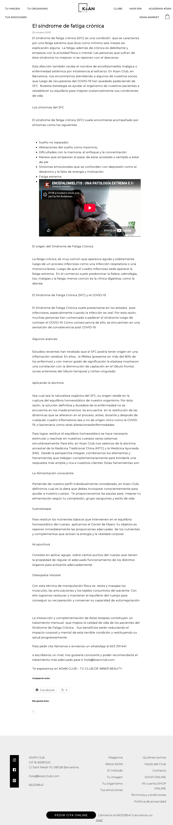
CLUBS (118, 8)
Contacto (159, 770)
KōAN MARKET (149, 17)
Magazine (115, 757)
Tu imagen (115, 777)
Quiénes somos (154, 757)
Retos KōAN (114, 764)
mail (99, 820)
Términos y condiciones (148, 795)
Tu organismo (112, 783)
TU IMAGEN (12, 8)
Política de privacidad (150, 801)
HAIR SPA (135, 8)
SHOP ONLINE (155, 777)
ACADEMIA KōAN (160, 8)
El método (115, 770)
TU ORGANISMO (37, 8)
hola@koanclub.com (44, 776)
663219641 (124, 815)
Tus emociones (111, 790)
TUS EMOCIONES (16, 17)
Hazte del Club (155, 764)
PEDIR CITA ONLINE (71, 815)
